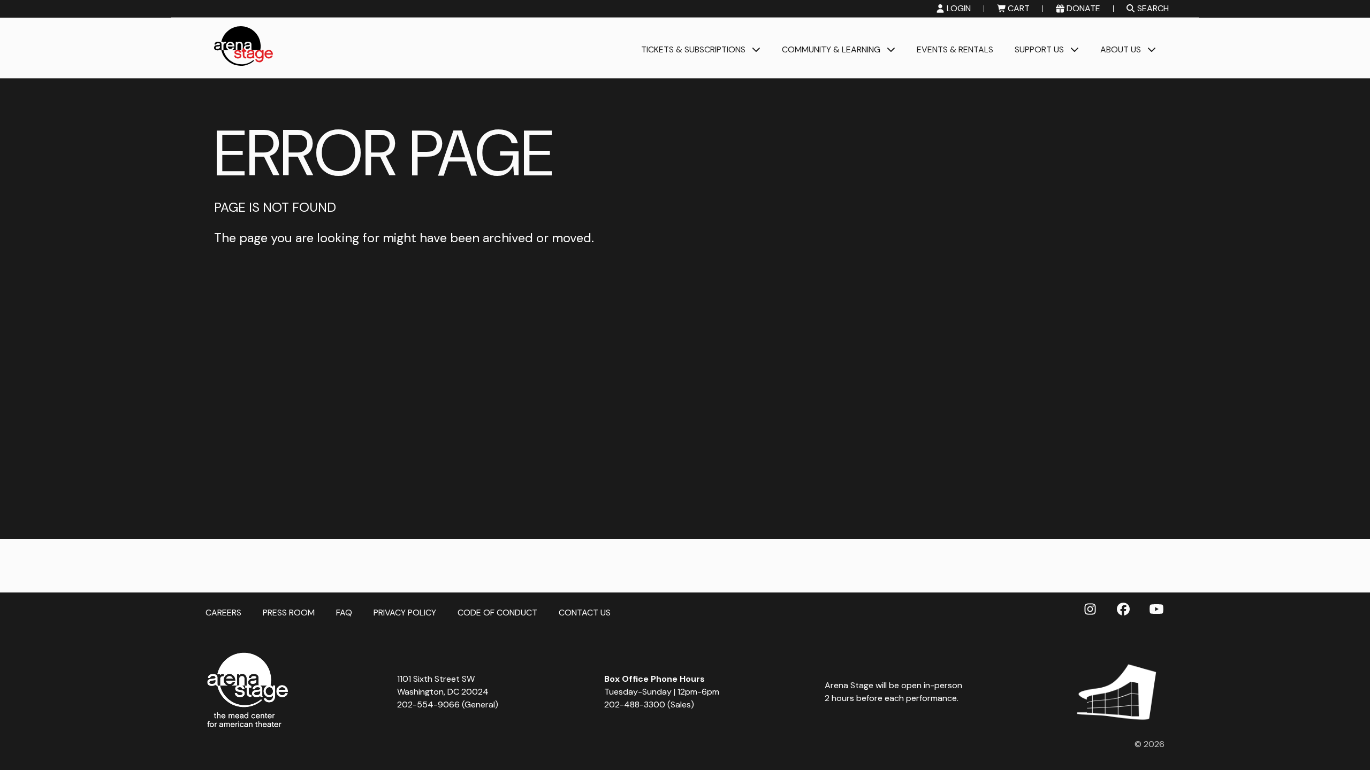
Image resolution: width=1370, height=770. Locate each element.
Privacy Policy (405, 612)
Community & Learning (831, 50)
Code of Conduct (497, 612)
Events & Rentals (955, 50)
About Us (1120, 50)
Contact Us (585, 612)
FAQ (344, 612)
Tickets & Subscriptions (693, 50)
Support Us (1039, 50)
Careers (223, 612)
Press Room (289, 612)
